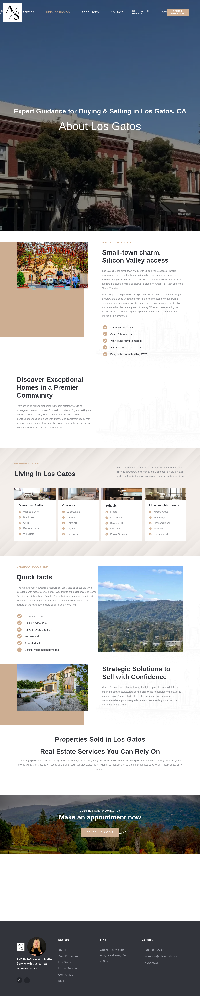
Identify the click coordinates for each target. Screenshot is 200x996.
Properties (25, 12)
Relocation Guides (140, 12)
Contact (117, 12)
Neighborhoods (58, 12)
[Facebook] (19, 980)
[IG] (27, 980)
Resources (90, 12)
